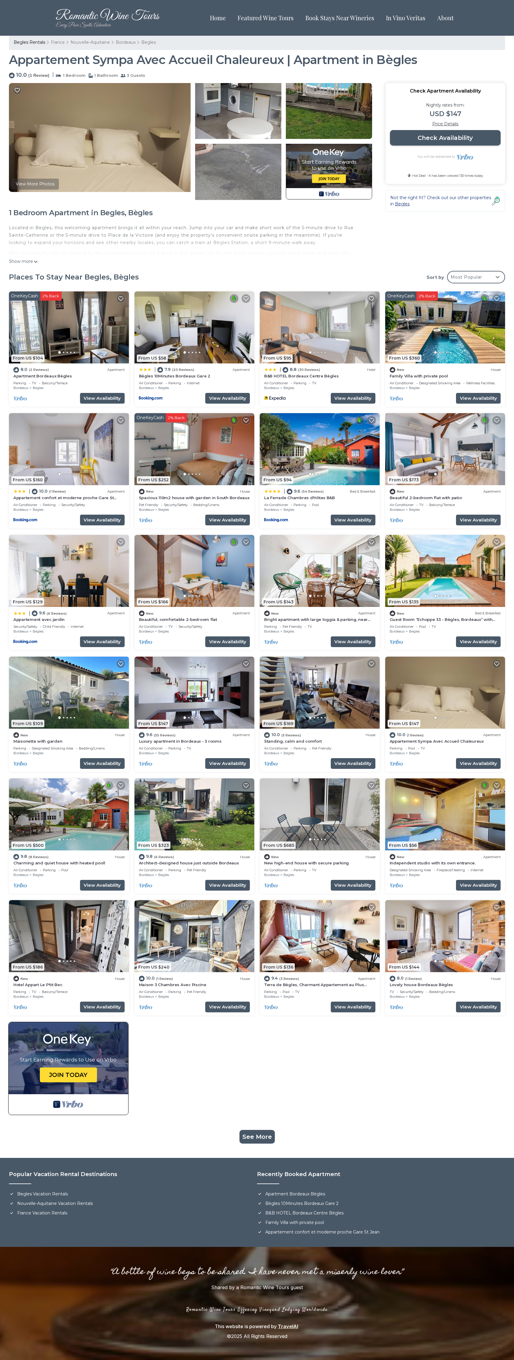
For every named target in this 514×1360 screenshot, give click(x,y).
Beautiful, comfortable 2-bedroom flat (178, 619)
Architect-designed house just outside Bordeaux (189, 863)
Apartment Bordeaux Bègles (42, 376)
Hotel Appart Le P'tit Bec (37, 984)
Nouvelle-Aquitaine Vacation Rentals (55, 1203)
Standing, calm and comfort (293, 741)
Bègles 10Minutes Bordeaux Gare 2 (175, 376)
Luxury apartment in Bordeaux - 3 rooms (180, 741)
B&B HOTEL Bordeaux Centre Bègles (301, 376)
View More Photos (35, 184)
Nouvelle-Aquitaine (90, 42)
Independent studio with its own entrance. (433, 863)
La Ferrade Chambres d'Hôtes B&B (299, 497)
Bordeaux (126, 42)
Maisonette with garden (37, 741)
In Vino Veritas (405, 18)
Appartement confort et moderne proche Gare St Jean (322, 1232)
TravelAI (288, 1326)
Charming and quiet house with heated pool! (59, 863)
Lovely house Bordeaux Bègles (421, 984)
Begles (148, 42)
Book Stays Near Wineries (339, 18)
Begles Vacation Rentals (42, 1194)
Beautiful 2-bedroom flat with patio (426, 497)
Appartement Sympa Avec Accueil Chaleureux (437, 741)
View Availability (102, 398)
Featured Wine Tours (266, 18)
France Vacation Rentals (42, 1213)
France (58, 42)
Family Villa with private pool (419, 376)
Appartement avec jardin (39, 619)
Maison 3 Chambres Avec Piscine (172, 984)
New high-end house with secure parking (306, 863)
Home (218, 18)
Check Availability (445, 137)
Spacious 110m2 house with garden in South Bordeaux (194, 497)
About (445, 18)
